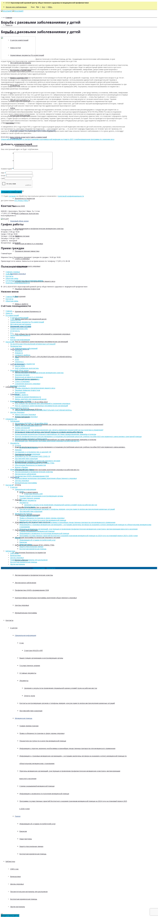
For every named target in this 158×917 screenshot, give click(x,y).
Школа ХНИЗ (20, 206)
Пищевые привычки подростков (27, 289)
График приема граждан (29, 726)
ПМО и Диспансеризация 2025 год (28, 425)
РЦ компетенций (12, 315)
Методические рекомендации (22, 469)
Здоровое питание (22, 236)
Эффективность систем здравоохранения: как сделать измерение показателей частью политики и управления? (59, 424)
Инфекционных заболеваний (26, 348)
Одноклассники (39, 568)
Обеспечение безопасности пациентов (30, 552)
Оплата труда (29, 696)
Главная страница (13, 272)
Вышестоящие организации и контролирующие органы (41, 658)
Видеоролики (15, 876)
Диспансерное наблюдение (25, 583)
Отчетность (15, 331)
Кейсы (12, 108)
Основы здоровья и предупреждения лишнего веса (35, 388)
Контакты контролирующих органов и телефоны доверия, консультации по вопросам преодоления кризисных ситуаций (67, 703)
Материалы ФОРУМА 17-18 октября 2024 (31, 402)
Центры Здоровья (17, 412)
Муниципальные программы (26, 613)
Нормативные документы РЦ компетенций (27, 322)
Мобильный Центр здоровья (26, 417)
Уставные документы (27, 673)
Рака (17, 357)
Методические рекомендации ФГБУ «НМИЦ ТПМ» (34, 545)
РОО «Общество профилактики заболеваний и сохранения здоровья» (42, 334)
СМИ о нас (14, 869)
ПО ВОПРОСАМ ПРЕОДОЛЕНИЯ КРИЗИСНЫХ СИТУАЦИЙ (32, 344)
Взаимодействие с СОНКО (20, 401)
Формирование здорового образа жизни (31, 439)
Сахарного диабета (22, 355)
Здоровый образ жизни (19, 221)
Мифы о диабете (21, 304)
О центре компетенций (19, 317)
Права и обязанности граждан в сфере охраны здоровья (41, 733)
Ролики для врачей (22, 428)
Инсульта (18, 350)
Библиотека (10, 861)
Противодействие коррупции (30, 711)
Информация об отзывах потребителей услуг (37, 824)
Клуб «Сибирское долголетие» (27, 213)
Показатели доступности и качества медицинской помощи (42, 741)
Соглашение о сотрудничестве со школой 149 (33, 452)
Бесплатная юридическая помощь (32, 854)
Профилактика (16, 346)
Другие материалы (17, 907)
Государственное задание (29, 665)
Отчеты (18, 485)
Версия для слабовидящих (16, 7)
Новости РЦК (15, 320)
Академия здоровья (18, 274)
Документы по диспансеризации (27, 454)
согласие (12, 196)
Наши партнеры (25, 839)
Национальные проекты (19, 408)
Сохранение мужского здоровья (27, 266)
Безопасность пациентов (25, 198)
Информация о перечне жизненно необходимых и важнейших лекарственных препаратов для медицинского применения (67, 748)
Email (3, 175)
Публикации (15, 421)
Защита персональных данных (31, 846)
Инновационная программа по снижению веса (96, 139)
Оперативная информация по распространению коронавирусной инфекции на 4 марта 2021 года (39, 139)
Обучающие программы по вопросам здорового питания (37, 537)
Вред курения (20, 296)
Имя (2, 173)
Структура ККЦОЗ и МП (33, 650)
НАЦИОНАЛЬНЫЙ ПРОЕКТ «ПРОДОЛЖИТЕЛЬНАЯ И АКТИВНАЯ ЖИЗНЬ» (43, 357)
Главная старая (12, 296)
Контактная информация (20, 339)
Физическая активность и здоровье (29, 243)
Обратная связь (12, 278)
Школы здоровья (17, 884)
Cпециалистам (11, 419)
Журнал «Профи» (21, 467)
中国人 (50, 7)
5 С (11, 333)
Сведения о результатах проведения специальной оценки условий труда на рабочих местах (60, 688)
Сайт (3, 178)
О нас (21, 643)
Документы (14, 477)
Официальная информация (25, 635)
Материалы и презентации (20, 326)
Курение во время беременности (28, 311)
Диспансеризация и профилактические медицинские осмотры (39, 228)
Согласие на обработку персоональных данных (24, 280)
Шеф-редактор (22, 137)
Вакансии (23, 831)
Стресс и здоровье (22, 259)
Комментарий (7, 169)
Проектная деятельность (20, 335)
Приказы (18, 500)
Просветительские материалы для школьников (29, 891)
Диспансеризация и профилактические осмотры (34, 575)
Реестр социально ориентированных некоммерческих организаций (41, 341)
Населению (10, 342)
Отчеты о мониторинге (28, 492)
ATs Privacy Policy (21, 200)
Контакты (9, 620)
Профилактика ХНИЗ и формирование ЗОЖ (32, 590)
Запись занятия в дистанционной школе (30, 319)
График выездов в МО (19, 328)
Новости (9, 25)
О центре (13, 628)
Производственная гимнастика (27, 251)
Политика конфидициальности (18, 283)
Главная (9, 17)
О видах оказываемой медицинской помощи (36, 786)
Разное (17, 816)
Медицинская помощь (23, 718)
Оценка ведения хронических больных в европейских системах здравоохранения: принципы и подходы (55, 439)
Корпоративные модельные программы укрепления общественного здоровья (46, 598)
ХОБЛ (17, 359)
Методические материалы (20, 63)
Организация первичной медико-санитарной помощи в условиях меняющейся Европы (49, 432)
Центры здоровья (22, 605)
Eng (43, 7)
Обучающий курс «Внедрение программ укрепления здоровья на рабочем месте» (47, 470)
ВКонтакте (51, 568)
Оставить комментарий (37, 137)
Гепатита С (19, 361)
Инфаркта (19, 353)
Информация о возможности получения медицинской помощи (44, 794)
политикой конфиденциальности (71, 196)
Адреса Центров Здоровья (25, 414)
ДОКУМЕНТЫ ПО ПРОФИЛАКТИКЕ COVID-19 (32, 456)
